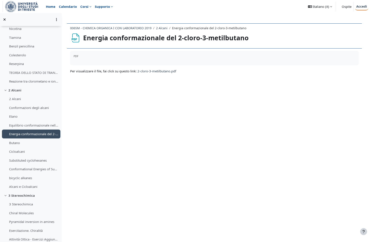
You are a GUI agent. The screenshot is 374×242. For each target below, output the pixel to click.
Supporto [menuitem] (102, 6)
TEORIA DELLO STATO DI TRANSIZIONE (33, 72)
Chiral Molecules (21, 213)
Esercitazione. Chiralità (26, 230)
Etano (13, 116)
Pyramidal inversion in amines (31, 221)
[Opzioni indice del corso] (56, 19)
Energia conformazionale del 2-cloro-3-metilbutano (33, 134)
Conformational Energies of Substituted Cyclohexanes (33, 169)
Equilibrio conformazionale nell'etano (33, 125)
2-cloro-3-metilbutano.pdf (156, 71)
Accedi (361, 6)
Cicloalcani (17, 151)
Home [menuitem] (50, 6)
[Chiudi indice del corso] (4, 19)
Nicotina (15, 28)
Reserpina (16, 64)
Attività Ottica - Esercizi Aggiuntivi (33, 239)
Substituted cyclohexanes (28, 160)
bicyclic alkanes (20, 178)
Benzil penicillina (21, 46)
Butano (14, 143)
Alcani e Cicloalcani (23, 186)
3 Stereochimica (21, 195)
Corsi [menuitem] (84, 6)
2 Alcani (14, 90)
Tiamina (15, 37)
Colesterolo (17, 55)
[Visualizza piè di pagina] (363, 231)
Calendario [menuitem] (68, 6)
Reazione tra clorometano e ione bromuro (33, 81)
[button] (320, 6)
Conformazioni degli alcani (29, 108)
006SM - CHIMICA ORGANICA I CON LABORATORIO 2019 (111, 28)
